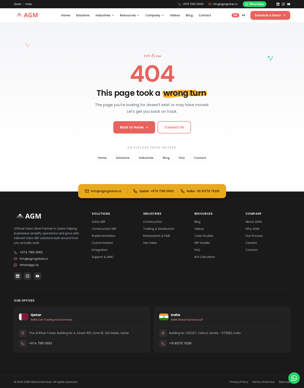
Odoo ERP (98, 222)
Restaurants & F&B (156, 236)
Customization (102, 243)
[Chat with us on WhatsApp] (294, 378)
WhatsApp (256, 4)
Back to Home (132, 127)
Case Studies (203, 236)
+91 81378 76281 (180, 343)
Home (65, 15)
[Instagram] (283, 4)
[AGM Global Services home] (27, 15)
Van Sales (150, 243)
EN (235, 15)
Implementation (103, 236)
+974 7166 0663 (193, 4)
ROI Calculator (204, 257)
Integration (100, 250)
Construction (152, 222)
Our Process (254, 236)
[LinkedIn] (277, 4)
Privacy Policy (239, 382)
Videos (175, 15)
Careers (251, 243)
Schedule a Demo (268, 15)
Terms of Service (263, 382)
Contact (205, 15)
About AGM (253, 222)
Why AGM (252, 229)
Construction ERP (104, 229)
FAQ (182, 158)
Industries (103, 15)
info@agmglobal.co (225, 4)
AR (243, 15)
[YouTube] (288, 4)
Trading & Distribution (158, 229)
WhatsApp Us (29, 265)
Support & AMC (103, 257)
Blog (189, 15)
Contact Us (174, 127)
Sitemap (284, 382)
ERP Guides (202, 243)
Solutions (83, 15)
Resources (128, 15)
